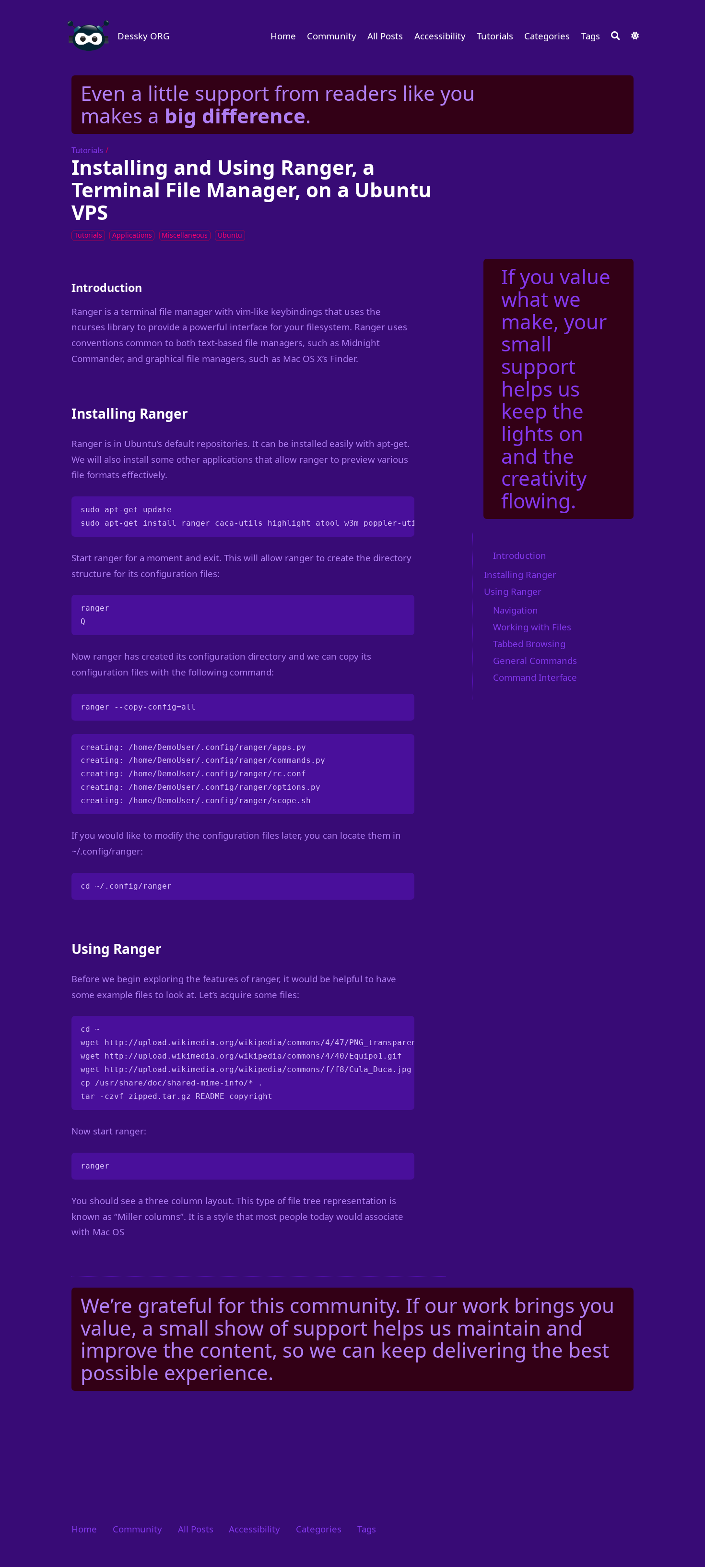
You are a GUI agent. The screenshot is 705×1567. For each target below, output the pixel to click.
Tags (590, 36)
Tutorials (495, 36)
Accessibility (440, 36)
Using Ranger (512, 591)
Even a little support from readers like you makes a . (278, 104)
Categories (547, 36)
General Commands (535, 661)
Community (331, 36)
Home (283, 36)
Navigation (515, 610)
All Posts (385, 36)
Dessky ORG (144, 36)
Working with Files (532, 627)
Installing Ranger (520, 574)
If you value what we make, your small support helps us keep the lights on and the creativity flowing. (556, 388)
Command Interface (535, 678)
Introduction (519, 555)
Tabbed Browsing (529, 644)
